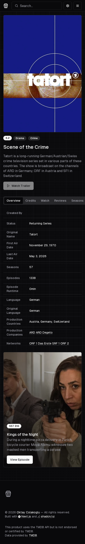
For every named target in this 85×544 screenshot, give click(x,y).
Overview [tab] (13, 200)
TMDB (33, 535)
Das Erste (44, 343)
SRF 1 (56, 343)
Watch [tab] (45, 200)
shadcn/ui (47, 516)
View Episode (20, 459)
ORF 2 (64, 343)
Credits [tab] (30, 200)
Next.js (26, 516)
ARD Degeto (44, 332)
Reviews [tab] (60, 200)
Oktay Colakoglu (28, 512)
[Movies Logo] (5, 5)
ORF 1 (33, 343)
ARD (32, 332)
